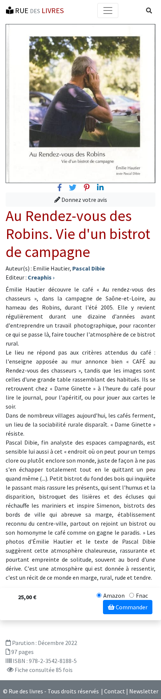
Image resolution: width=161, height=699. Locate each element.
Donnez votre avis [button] (83, 199)
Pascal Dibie (88, 268)
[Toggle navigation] (107, 10)
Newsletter (143, 691)
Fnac (142, 595)
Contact (114, 691)
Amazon (114, 595)
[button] (149, 10)
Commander (131, 607)
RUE (38, 10)
